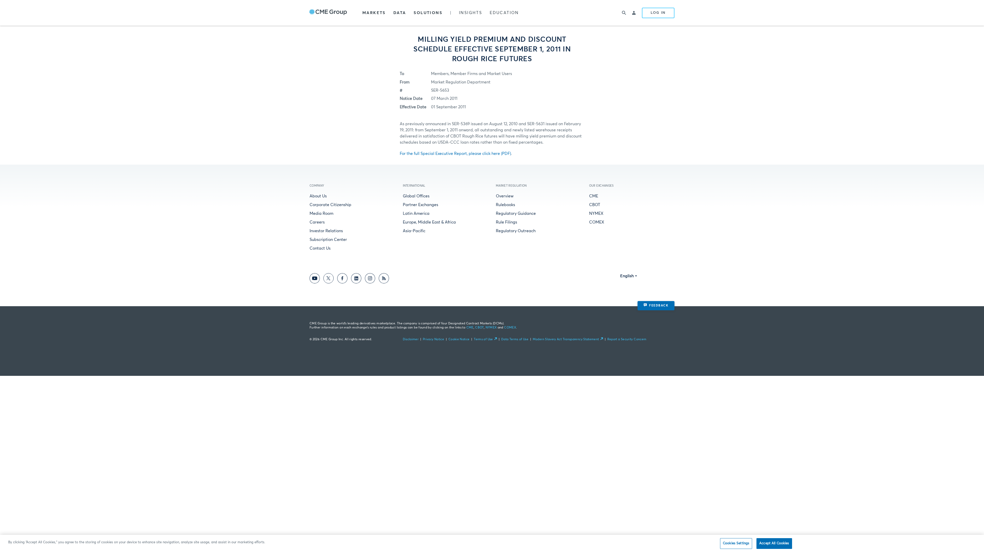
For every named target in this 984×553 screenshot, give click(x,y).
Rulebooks (505, 205)
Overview (505, 196)
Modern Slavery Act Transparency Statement (566, 339)
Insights (470, 13)
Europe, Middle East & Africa (429, 222)
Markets (374, 13)
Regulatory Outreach (516, 231)
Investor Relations (326, 231)
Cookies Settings (736, 543)
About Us (318, 196)
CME (593, 196)
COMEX (596, 222)
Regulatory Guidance (516, 213)
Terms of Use (483, 339)
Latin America (416, 213)
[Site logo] (328, 13)
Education (504, 13)
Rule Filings (506, 222)
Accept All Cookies (774, 543)
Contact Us (320, 248)
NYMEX (596, 213)
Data (399, 13)
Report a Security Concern (627, 339)
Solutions (428, 13)
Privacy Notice (433, 339)
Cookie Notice (459, 339)
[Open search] (624, 12)
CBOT (594, 205)
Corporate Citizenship (330, 205)
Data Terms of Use (514, 339)
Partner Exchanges (420, 205)
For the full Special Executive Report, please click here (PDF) (455, 154)
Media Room (321, 213)
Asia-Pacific (414, 231)
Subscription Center (328, 240)
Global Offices (416, 196)
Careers (317, 222)
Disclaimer (411, 339)
